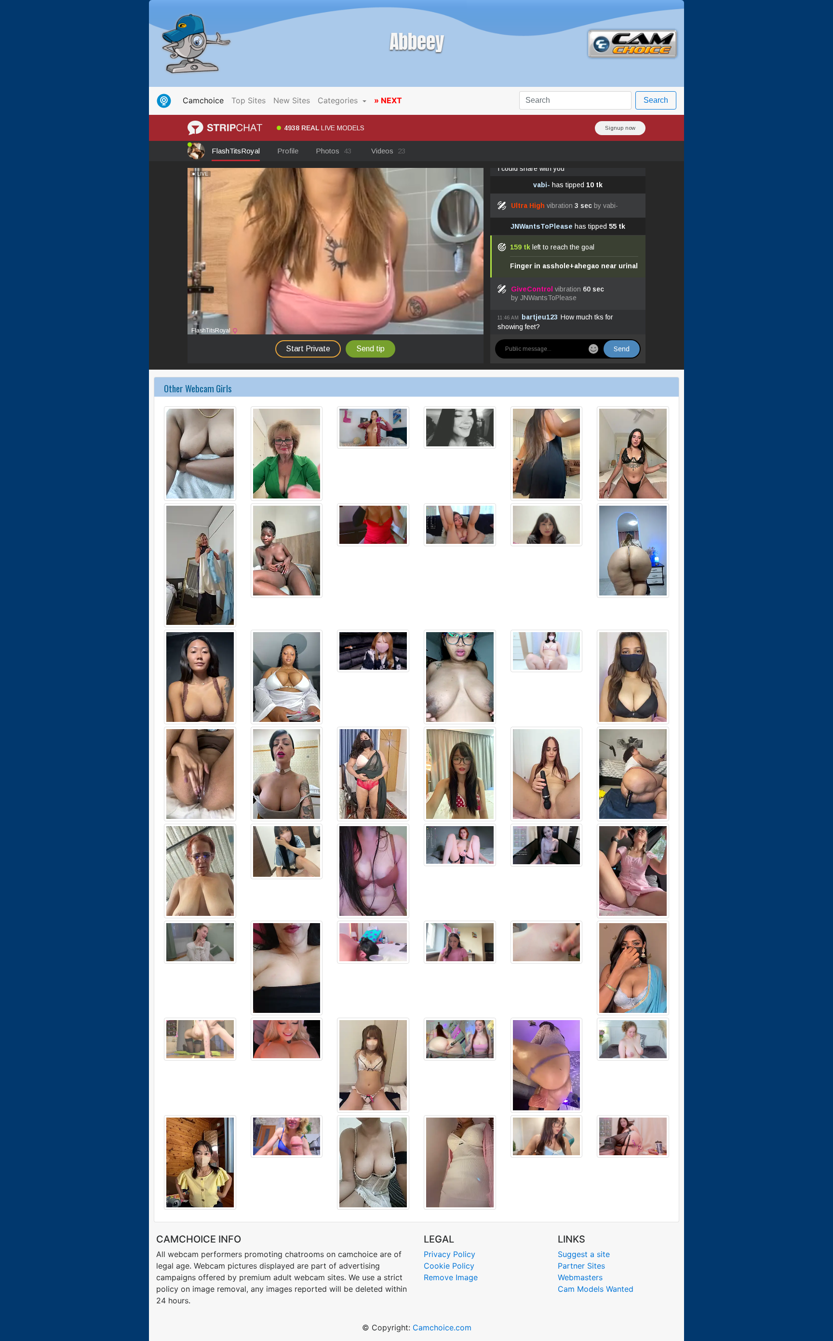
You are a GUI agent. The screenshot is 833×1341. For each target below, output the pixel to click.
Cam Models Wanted (595, 1289)
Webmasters (580, 1277)
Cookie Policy (449, 1266)
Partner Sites (581, 1266)
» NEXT (388, 100)
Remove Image (451, 1277)
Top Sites (248, 100)
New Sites (291, 100)
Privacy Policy (449, 1254)
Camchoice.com (442, 1327)
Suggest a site (584, 1254)
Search (656, 100)
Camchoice (205, 100)
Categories (339, 100)
